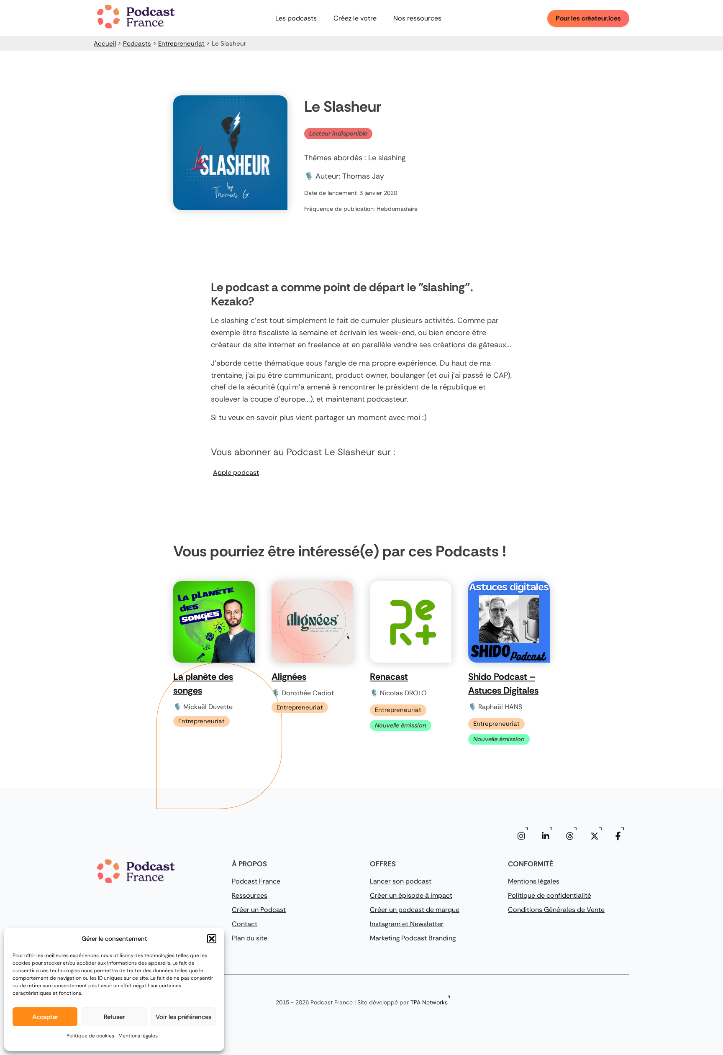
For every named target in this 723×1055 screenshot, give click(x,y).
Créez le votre (355, 18)
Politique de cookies (90, 1035)
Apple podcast (236, 472)
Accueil (105, 43)
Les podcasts (296, 18)
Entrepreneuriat (181, 43)
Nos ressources (417, 18)
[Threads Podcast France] (570, 836)
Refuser (114, 1017)
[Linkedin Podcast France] (545, 836)
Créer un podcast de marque (414, 909)
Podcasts (137, 43)
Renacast (389, 677)
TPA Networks (429, 1002)
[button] (212, 939)
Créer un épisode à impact (411, 895)
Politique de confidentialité (549, 895)
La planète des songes (203, 684)
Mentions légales (138, 1035)
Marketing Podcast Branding (413, 938)
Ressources (249, 895)
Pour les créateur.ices (588, 18)
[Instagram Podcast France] (521, 836)
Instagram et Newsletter (407, 923)
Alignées (289, 677)
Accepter (45, 1017)
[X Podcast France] (594, 836)
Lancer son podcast (400, 881)
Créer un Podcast (259, 909)
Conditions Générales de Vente (556, 909)
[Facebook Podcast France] (618, 836)
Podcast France (256, 881)
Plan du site (249, 938)
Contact (244, 923)
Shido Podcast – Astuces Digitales (503, 684)
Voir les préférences (183, 1017)
